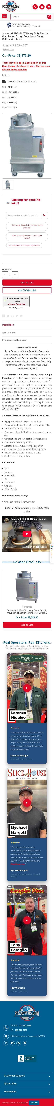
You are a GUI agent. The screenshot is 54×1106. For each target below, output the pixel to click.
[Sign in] (42, 7)
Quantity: (7, 269)
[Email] (8, 316)
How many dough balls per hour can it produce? (27, 226)
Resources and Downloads (15, 340)
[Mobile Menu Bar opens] (4, 16)
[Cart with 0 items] (49, 7)
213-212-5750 (21, 1030)
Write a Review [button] (8, 50)
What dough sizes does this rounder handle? (27, 236)
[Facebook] (3, 316)
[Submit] (49, 17)
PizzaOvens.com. (17, 864)
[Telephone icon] (35, 7)
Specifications (9, 332)
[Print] (12, 316)
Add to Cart (27, 625)
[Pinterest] (21, 316)
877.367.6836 (25, 1025)
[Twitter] (17, 316)
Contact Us (34, 1103)
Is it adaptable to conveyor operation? (24, 245)
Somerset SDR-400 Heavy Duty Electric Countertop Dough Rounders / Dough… (27, 611)
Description (8, 324)
